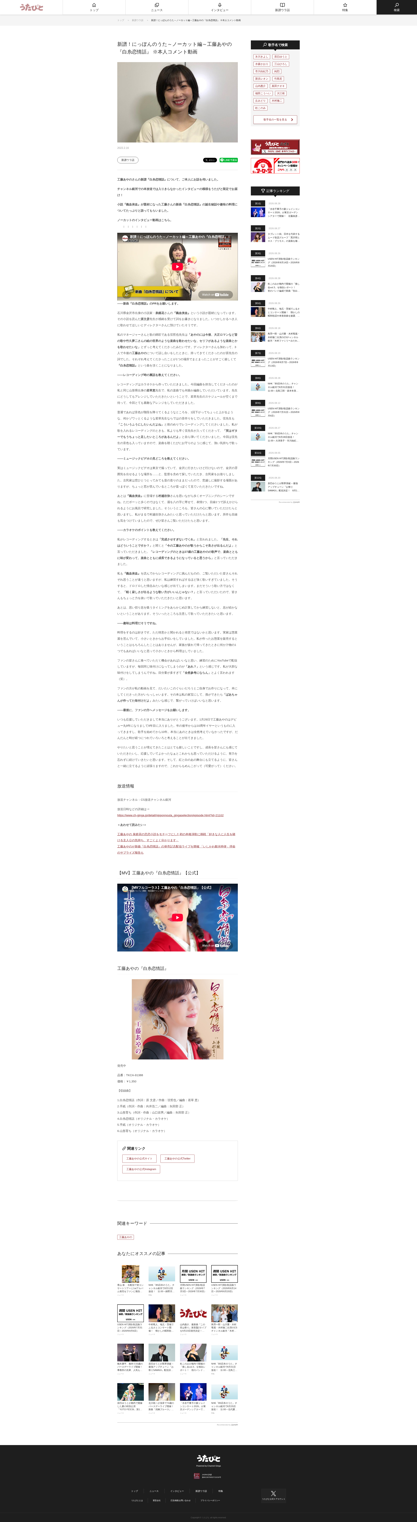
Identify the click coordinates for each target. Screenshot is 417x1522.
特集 (220, 1491)
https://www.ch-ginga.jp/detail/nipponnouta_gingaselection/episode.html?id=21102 (170, 815)
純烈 (277, 71)
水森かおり (261, 64)
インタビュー (177, 1491)
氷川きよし (261, 56)
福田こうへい (263, 93)
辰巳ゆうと (280, 56)
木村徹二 (277, 100)
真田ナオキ (278, 86)
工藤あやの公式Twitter (177, 1158)
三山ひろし (280, 64)
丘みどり (260, 100)
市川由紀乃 (261, 71)
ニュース (154, 1491)
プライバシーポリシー (210, 1500)
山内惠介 (260, 86)
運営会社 (157, 1500)
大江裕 (281, 93)
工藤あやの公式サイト (139, 1158)
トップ (120, 20)
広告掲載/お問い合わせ (181, 1500)
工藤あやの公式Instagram (141, 1169)
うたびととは (137, 1500)
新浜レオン (261, 78)
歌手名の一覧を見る (275, 119)
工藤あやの (125, 1237)
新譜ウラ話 (138, 20)
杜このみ (260, 108)
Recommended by (224, 1425)
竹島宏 (278, 78)
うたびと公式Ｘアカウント (273, 1499)
